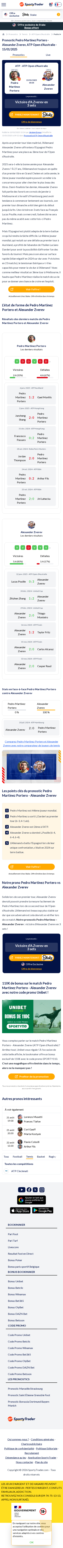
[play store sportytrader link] (42, 1210)
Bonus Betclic (15, 1287)
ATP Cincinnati (19, 1171)
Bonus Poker (15, 1260)
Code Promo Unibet (19, 1334)
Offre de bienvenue (31, 121)
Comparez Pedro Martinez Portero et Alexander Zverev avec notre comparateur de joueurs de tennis (31, 743)
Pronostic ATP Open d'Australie (38, 135)
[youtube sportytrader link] (22, 1190)
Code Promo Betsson (20, 1373)
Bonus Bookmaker (21, 1271)
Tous (6, 1156)
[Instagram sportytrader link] (42, 1190)
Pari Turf (13, 1240)
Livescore (13, 1247)
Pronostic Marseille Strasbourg (25, 1388)
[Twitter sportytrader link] (35, 1190)
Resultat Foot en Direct (20, 1253)
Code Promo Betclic (19, 1341)
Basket (41, 1156)
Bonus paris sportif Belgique (23, 1266)
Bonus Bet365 (16, 1300)
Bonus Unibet (15, 1281)
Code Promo (17, 1325)
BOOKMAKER (16, 1224)
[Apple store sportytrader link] (20, 1210)
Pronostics (13, 34)
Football (17, 1156)
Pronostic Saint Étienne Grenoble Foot (29, 1395)
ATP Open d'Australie (41, 34)
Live (48, 54)
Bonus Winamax (17, 1294)
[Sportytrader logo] (31, 1419)
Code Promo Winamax (20, 1347)
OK (32, 1542)
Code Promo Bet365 (19, 1354)
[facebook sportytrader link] (29, 1190)
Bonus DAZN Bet (17, 1313)
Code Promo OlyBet (19, 1360)
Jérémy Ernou (35, 132)
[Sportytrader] (3, 34)
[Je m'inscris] (50, 4)
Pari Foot (13, 1234)
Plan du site (41, 1462)
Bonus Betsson (16, 1320)
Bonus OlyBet (15, 1307)
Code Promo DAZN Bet (21, 1367)
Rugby (52, 1156)
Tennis (25, 34)
